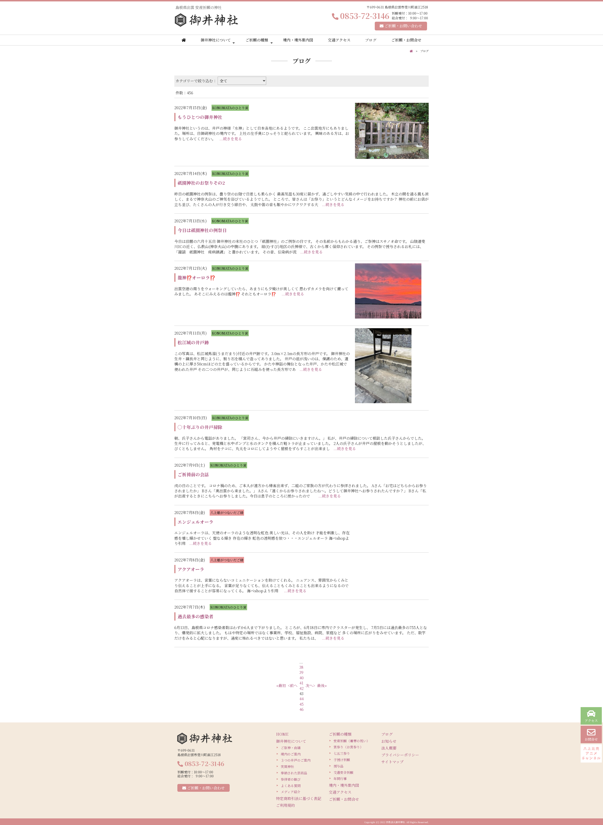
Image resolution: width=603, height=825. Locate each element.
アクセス (591, 720)
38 (301, 667)
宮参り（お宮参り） (348, 747)
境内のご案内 (291, 754)
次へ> (310, 685)
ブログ (370, 40)
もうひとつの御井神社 (200, 117)
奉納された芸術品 (294, 773)
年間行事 (340, 778)
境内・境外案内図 (298, 40)
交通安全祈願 (343, 772)
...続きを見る (231, 138)
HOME (282, 734)
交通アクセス (339, 40)
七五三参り (342, 753)
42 (301, 688)
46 (301, 709)
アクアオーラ (191, 569)
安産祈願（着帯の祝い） (352, 740)
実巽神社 (287, 766)
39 (301, 672)
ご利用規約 (285, 805)
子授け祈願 (342, 759)
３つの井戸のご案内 (295, 760)
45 (301, 704)
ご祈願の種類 (256, 40)
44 (301, 698)
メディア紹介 (290, 791)
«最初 (281, 685)
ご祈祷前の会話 (193, 474)
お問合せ (591, 739)
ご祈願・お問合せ (406, 40)
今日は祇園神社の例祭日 (202, 230)
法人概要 (388, 748)
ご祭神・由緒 (291, 747)
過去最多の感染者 (195, 616)
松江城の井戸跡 (193, 342)
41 (301, 683)
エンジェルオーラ (195, 521)
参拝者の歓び (291, 779)
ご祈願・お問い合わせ (402, 26)
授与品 (338, 766)
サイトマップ (392, 761)
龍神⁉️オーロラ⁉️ (196, 277)
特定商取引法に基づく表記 (298, 798)
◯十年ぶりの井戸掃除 (200, 427)
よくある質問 (291, 785)
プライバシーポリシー (400, 755)
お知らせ (388, 741)
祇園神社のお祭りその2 (201, 182)
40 (301, 677)
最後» (322, 685)
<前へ (292, 685)
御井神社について (216, 40)
